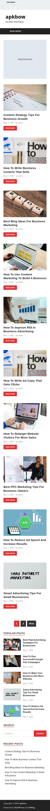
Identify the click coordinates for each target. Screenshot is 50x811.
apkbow (15, 16)
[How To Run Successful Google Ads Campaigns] (12, 657)
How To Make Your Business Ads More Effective (33, 676)
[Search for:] (25, 733)
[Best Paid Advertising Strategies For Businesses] (12, 640)
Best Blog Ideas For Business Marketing (24, 767)
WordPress (19, 807)
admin (20, 123)
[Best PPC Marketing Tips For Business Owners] (25, 469)
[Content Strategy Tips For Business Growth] (25, 97)
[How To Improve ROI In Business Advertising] (25, 310)
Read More (9, 127)
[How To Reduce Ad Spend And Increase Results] (25, 522)
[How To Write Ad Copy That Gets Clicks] (25, 363)
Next (31, 623)
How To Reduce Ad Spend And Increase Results (33, 709)
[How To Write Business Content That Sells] (25, 150)
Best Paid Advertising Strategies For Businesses (34, 643)
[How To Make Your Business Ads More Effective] (12, 673)
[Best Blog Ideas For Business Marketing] (25, 204)
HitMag (32, 807)
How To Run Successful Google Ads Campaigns (33, 659)
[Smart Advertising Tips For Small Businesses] (25, 575)
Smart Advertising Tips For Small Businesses (32, 693)
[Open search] (43, 31)
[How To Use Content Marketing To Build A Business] (25, 257)
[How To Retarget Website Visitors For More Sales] (25, 416)
